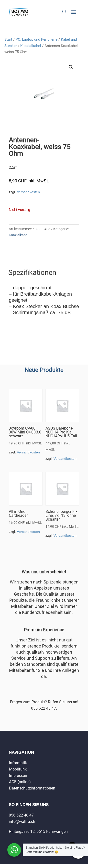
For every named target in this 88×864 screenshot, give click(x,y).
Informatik (18, 763)
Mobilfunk (18, 769)
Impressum (18, 775)
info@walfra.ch (22, 821)
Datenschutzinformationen (32, 788)
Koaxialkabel (30, 46)
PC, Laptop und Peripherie (36, 39)
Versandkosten (28, 192)
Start (8, 39)
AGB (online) (20, 781)
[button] (70, 67)
